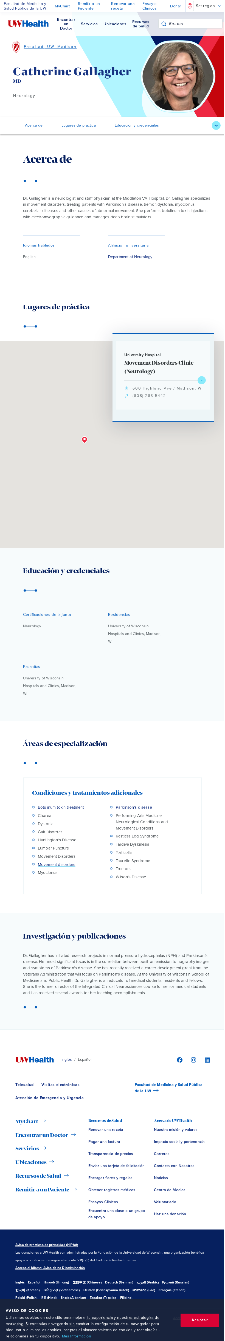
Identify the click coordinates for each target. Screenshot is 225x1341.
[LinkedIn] (205, 1059)
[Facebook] (179, 1059)
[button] (84, 440)
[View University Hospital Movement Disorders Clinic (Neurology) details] (202, 380)
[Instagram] (192, 1059)
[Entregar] (164, 23)
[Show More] (216, 125)
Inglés (66, 1059)
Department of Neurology (130, 257)
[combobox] (196, 23)
